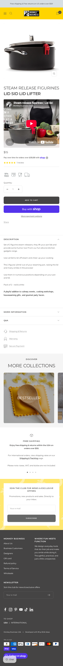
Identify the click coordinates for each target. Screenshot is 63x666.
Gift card (7, 558)
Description (11, 239)
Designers (8, 553)
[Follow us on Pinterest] (15, 609)
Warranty (13, 339)
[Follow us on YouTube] (21, 609)
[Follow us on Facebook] (5, 609)
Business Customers (13, 548)
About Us (8, 543)
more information (15, 312)
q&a (6, 320)
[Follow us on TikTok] (26, 609)
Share (6, 222)
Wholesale (8, 573)
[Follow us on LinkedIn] (31, 609)
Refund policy (10, 563)
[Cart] (57, 13)
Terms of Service (11, 568)
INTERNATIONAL (19, 623)
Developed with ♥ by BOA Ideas (37, 632)
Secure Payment (16, 346)
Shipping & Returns (18, 331)
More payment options (31, 216)
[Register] (49, 595)
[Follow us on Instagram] (10, 609)
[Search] (10, 13)
